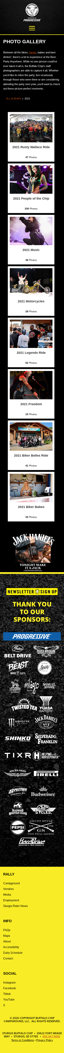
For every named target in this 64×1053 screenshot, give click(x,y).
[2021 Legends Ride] (31, 346)
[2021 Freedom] (31, 398)
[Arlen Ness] (18, 779)
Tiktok (7, 993)
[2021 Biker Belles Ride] (31, 449)
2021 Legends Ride (31, 352)
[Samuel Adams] (49, 692)
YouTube (9, 999)
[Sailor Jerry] (44, 674)
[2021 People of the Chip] (31, 192)
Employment (11, 900)
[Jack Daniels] (46, 729)
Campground (11, 883)
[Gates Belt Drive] (18, 656)
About (7, 941)
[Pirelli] (46, 776)
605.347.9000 (51, 1036)
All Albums (13, 98)
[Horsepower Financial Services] (46, 759)
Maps (6, 935)
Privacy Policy (44, 1040)
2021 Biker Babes (31, 507)
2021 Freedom (31, 404)
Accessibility (11, 947)
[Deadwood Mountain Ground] (18, 816)
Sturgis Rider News (15, 905)
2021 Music (31, 250)
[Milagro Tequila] (32, 692)
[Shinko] (18, 741)
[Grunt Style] (41, 833)
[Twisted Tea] (24, 711)
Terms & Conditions (22, 1040)
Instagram (9, 982)
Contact (8, 958)
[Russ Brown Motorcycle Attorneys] (46, 656)
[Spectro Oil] (18, 798)
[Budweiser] (43, 797)
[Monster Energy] (18, 728)
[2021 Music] (31, 244)
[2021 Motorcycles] (31, 295)
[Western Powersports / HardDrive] (32, 844)
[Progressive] (32, 639)
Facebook (9, 988)
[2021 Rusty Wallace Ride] (31, 141)
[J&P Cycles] (43, 815)
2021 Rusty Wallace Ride (31, 147)
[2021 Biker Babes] (31, 501)
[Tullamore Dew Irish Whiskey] (15, 692)
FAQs (6, 930)
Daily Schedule (13, 952)
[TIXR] (18, 762)
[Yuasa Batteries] (45, 711)
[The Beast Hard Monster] (17, 674)
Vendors (8, 888)
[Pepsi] (18, 834)
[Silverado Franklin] (46, 744)
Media (7, 894)
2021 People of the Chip (31, 198)
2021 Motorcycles (31, 301)
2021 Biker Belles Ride (31, 455)
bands (32, 52)
